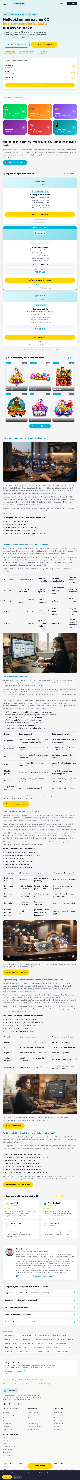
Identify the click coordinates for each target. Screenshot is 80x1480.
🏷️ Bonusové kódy (61, 1343)
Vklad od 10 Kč (58, 1415)
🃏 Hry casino (65, 1347)
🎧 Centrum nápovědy (61, 1351)
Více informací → (40, 219)
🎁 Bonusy (70, 1339)
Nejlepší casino (7, 1429)
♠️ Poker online (27, 1339)
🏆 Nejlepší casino (52, 1347)
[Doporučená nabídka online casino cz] (40, 258)
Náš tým (14, 1380)
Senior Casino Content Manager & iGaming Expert (32, 1251)
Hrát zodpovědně (13, 1126)
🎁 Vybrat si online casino (15, 162)
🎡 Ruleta (61, 1339)
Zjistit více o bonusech (44, 44)
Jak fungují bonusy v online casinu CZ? (19, 1307)
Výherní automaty (8, 1415)
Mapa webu (6, 1380)
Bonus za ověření (33, 1429)
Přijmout (7, 1477)
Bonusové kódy (33, 1424)
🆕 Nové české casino (41, 1335)
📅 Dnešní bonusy (10, 1343)
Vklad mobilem (58, 1424)
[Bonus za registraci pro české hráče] (40, 201)
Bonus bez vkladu (33, 1415)
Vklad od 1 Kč (57, 1412)
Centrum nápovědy (37, 1380)
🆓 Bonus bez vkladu (59, 1335)
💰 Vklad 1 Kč (8, 1351)
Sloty (4, 1418)
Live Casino (6, 1412)
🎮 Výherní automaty (24, 1335)
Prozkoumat (40, 337)
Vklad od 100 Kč (58, 1421)
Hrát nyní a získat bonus (40, 280)
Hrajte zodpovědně (66, 1470)
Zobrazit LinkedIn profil (25, 1276)
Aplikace (56, 1426)
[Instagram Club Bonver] (14, 1404)
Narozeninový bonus (34, 1426)
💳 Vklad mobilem (36, 1347)
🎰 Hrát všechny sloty (40, 426)
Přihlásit (61, 3)
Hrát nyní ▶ (40, 1466)
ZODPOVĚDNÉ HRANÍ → (15, 1372)
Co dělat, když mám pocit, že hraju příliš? (20, 1322)
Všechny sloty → (69, 358)
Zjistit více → (40, 284)
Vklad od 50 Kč (58, 1418)
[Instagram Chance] (19, 1404)
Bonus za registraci (34, 1418)
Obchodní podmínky (9, 1455)
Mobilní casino (57, 1429)
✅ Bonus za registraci (11, 1339)
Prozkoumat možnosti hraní (18, 1184)
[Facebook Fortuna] (9, 1404)
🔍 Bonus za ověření (26, 1343)
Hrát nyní (72, 3)
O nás (5, 1437)
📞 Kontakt (38, 1351)
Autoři (21, 1380)
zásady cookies (60, 1473)
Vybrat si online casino (16, 44)
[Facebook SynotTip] (5, 1404)
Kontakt (27, 1380)
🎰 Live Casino (9, 1335)
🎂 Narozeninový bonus (44, 1343)
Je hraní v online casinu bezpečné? (18, 1314)
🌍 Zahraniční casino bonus (45, 1339)
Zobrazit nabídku (40, 214)
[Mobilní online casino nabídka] (40, 319)
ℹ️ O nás (28, 1351)
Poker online (7, 1424)
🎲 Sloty (19, 1351)
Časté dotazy (7, 1452)
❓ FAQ (47, 1351)
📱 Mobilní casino (21, 1347)
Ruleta (5, 1421)
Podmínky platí (47, 288)
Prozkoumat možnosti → (40, 85)
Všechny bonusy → (70, 173)
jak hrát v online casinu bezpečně (19, 1011)
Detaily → (40, 341)
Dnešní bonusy (33, 1421)
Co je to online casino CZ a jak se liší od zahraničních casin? (27, 1293)
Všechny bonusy (33, 1412)
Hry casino (6, 1426)
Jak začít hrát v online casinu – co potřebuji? (21, 1300)
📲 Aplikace (8, 1347)
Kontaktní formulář (8, 1449)
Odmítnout (17, 1477)
